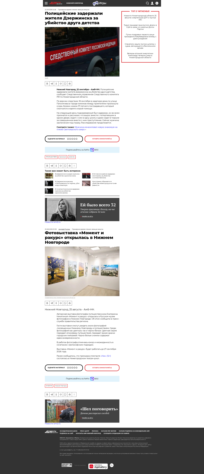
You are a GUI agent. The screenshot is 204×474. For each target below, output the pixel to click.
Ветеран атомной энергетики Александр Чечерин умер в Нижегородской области (140, 56)
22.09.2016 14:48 (50, 10)
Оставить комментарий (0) (102, 139)
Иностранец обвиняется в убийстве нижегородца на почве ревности (104, 183)
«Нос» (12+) (105, 356)
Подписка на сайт (66, 433)
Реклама (95, 431)
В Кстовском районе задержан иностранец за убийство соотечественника (103, 176)
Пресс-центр (84, 431)
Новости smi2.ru (53, 222)
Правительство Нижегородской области (60, 297)
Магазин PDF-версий (108, 431)
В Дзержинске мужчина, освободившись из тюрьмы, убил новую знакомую (67, 183)
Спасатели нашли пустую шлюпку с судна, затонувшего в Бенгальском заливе (140, 46)
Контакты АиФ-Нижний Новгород (88, 433)
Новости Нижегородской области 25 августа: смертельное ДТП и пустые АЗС (140, 18)
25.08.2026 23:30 (51, 229)
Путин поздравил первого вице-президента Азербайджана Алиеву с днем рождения (140, 37)
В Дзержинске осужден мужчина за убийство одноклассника (67, 175)
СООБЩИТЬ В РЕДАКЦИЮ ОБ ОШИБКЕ (116, 433)
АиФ (46, 78)
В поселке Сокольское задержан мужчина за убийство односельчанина (67, 191)
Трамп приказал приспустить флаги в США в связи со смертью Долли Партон (140, 27)
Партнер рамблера (80, 465)
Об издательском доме (68, 431)
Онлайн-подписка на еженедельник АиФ (134, 431)
